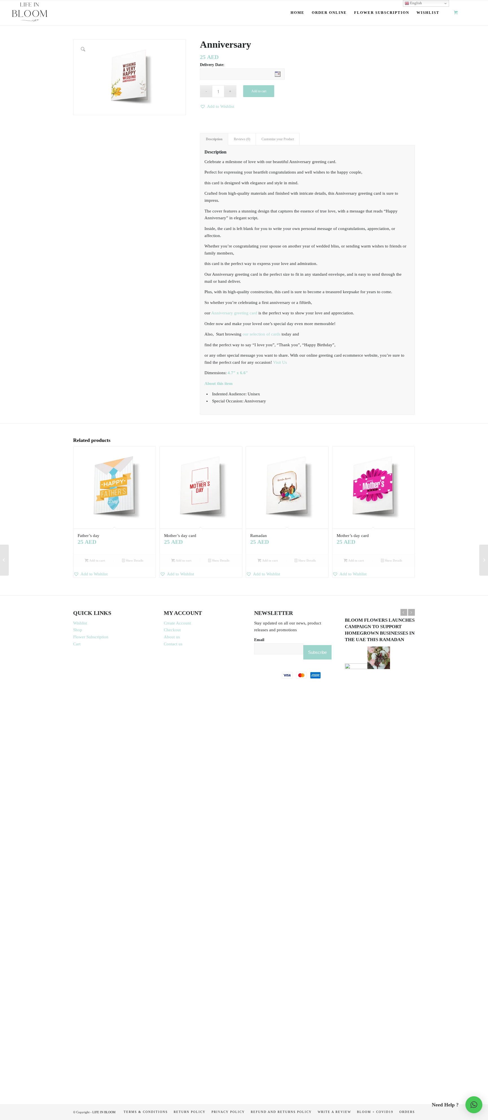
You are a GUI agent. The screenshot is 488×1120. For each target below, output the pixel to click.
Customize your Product (278, 139)
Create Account (177, 623)
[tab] (214, 139)
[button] (217, 106)
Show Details (134, 560)
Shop (77, 630)
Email (259, 640)
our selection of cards (261, 334)
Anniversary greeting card (234, 313)
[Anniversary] (4, 560)
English (415, 3)
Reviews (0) (242, 139)
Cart (76, 644)
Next (411, 612)
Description (214, 139)
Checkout (172, 630)
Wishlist (80, 623)
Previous (403, 612)
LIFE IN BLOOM (104, 1112)
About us (172, 637)
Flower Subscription (90, 637)
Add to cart (258, 91)
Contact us (173, 644)
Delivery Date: (212, 65)
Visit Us (280, 362)
